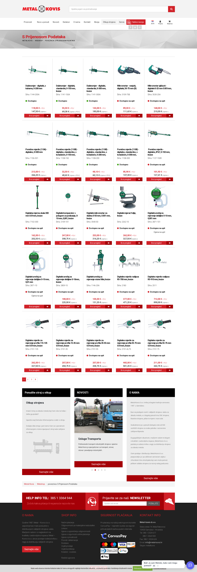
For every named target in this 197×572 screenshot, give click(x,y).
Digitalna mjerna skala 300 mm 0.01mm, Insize (37, 214)
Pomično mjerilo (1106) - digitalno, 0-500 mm (36, 150)
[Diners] (109, 551)
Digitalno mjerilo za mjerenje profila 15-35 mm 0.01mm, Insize (67, 343)
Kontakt (87, 22)
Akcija (96, 22)
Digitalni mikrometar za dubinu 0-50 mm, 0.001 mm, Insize (98, 216)
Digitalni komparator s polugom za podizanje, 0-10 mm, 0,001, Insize (67, 216)
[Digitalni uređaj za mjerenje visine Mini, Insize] (98, 261)
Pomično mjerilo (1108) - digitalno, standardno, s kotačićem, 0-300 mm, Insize (128, 153)
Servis (121, 22)
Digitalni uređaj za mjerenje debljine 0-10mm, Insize (67, 279)
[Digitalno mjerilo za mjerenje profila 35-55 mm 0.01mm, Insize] (98, 324)
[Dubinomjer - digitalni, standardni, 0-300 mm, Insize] (98, 70)
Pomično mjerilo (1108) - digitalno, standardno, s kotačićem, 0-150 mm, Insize (67, 153)
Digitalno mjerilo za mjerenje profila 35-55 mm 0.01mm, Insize (98, 343)
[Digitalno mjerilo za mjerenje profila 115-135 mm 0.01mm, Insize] (37, 324)
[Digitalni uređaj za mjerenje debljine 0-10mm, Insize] (68, 261)
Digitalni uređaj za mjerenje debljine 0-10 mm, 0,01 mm (37, 279)
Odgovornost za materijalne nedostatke (78, 525)
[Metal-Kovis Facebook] (131, 27)
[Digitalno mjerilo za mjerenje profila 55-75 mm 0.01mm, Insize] (129, 324)
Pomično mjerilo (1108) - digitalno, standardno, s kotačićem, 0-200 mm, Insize (97, 153)
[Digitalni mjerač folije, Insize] (129, 197)
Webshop (39, 41)
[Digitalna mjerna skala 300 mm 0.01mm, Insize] (37, 197)
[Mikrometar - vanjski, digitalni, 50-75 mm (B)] (129, 70)
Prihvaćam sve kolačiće (142, 568)
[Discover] (131, 545)
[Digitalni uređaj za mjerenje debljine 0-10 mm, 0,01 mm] (37, 261)
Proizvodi (28, 22)
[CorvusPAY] (114, 536)
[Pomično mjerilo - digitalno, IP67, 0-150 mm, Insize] (159, 133)
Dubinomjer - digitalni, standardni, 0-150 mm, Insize (65, 88)
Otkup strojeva (109, 22)
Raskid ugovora (68, 558)
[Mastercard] (105, 545)
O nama (76, 22)
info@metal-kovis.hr (153, 542)
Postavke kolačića (159, 568)
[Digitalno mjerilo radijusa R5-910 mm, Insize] (159, 261)
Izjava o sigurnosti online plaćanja (75, 534)
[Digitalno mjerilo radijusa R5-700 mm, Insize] (129, 261)
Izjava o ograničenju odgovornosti (75, 531)
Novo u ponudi (43, 22)
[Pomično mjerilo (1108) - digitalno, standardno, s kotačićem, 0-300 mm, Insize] (129, 133)
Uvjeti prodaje (67, 546)
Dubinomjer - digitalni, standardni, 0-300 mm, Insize (96, 88)
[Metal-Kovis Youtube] (135, 27)
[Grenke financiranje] (98, 415)
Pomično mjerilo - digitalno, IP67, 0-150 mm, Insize (159, 152)
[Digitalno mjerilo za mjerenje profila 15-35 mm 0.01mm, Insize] (68, 324)
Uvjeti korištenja (67, 549)
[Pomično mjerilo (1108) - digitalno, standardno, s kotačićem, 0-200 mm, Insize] (98, 133)
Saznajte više (46, 472)
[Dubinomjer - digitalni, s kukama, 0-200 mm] (37, 70)
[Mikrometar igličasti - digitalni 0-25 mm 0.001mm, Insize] (159, 70)
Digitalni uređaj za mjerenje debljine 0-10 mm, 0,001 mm (160, 216)
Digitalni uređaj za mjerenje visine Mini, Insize (98, 278)
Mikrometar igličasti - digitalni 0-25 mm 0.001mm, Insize (160, 88)
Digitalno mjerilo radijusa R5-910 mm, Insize (158, 278)
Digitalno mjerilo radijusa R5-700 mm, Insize (128, 278)
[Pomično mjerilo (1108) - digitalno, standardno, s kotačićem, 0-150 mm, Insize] (68, 133)
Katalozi (66, 22)
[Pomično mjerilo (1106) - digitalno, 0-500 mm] (37, 133)
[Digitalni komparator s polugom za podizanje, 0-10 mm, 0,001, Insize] (68, 197)
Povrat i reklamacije (69, 540)
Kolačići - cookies (68, 552)
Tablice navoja (138, 22)
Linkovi (64, 528)
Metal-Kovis (27, 41)
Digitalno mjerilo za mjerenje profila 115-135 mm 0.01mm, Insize (36, 343)
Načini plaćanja (67, 522)
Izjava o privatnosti (69, 537)
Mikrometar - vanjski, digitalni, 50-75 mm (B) (126, 87)
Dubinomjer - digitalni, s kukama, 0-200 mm (35, 87)
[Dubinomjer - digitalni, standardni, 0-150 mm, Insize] (68, 70)
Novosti (56, 22)
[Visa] (122, 545)
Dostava (64, 543)
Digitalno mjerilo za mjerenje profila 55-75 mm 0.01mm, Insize (129, 343)
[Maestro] (113, 545)
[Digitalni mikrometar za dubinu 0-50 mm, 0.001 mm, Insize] (98, 197)
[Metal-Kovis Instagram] (140, 27)
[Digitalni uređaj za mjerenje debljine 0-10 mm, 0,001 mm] (159, 197)
